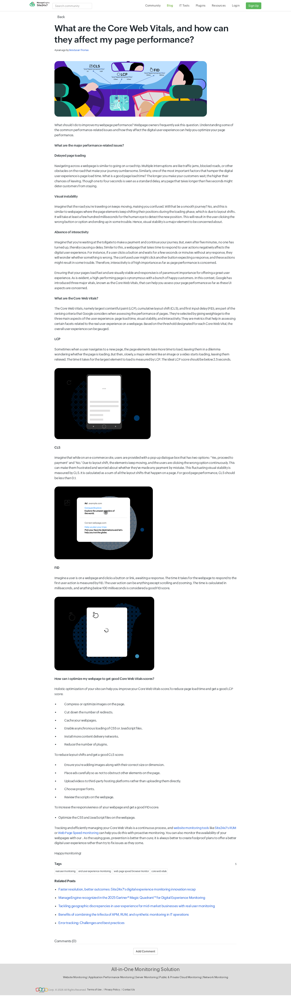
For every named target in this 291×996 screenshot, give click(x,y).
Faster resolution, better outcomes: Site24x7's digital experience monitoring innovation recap (127, 889)
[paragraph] (145, 89)
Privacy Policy (112, 989)
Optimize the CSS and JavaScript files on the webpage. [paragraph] (97, 817)
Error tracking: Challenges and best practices (91, 923)
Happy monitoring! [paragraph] (67, 853)
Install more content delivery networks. (91, 736)
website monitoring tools (191, 828)
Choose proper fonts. (79, 789)
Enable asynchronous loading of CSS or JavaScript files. (103, 728)
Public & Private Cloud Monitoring (180, 977)
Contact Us (129, 989)
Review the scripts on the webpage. (89, 797)
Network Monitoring (215, 977)
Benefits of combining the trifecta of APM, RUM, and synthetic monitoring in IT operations (123, 914)
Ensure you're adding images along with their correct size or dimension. (114, 765)
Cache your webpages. (80, 720)
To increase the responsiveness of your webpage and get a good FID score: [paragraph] (106, 807)
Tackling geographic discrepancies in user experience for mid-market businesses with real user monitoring (136, 906)
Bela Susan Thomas (79, 50)
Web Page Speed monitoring (78, 833)
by (71, 50)
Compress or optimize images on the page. (94, 704)
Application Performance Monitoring (111, 977)
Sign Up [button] (253, 5)
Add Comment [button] (145, 951)
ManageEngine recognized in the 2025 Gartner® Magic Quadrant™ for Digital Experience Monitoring (131, 898)
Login (236, 5)
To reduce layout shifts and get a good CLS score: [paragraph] (89, 755)
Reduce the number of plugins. (86, 744)
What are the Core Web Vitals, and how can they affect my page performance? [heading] (141, 34)
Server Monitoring (146, 977)
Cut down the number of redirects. (88, 712)
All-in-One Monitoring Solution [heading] (145, 969)
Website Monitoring (75, 977)
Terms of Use (94, 989)
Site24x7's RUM (225, 828)
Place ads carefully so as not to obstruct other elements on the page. (112, 773)
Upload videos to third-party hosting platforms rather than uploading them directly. (122, 781)
